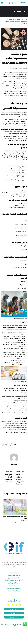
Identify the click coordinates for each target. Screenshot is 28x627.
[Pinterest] (2, 444)
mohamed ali (14, 464)
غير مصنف (11, 19)
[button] (15, 522)
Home (25, 19)
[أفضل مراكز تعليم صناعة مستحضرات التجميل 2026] (15, 507)
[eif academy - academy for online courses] (23, 3)
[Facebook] (11, 444)
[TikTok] (12, 605)
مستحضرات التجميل (10, 112)
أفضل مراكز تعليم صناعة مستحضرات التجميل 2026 (14, 517)
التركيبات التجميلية (18, 68)
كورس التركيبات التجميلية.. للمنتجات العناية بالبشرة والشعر (20, 478)
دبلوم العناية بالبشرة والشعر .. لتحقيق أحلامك (8, 476)
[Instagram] (16, 605)
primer (18, 200)
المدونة (19, 19)
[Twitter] (6, 444)
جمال (13, 68)
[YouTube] (8, 605)
